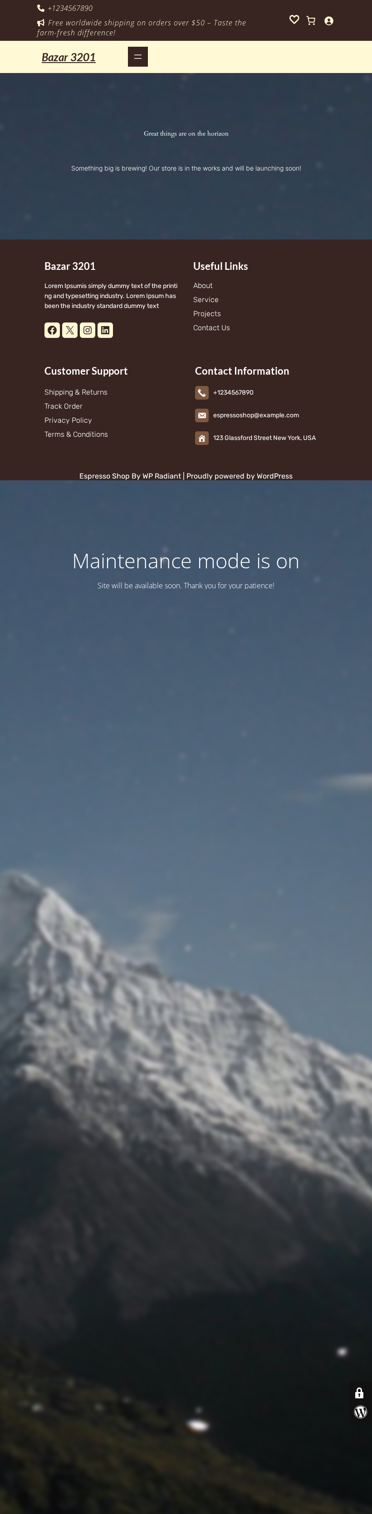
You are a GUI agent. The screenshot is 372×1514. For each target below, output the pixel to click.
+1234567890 (70, 8)
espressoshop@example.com (256, 415)
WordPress (275, 476)
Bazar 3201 (69, 56)
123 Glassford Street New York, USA (264, 438)
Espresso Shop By (110, 476)
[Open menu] (138, 57)
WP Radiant (161, 476)
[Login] (329, 21)
